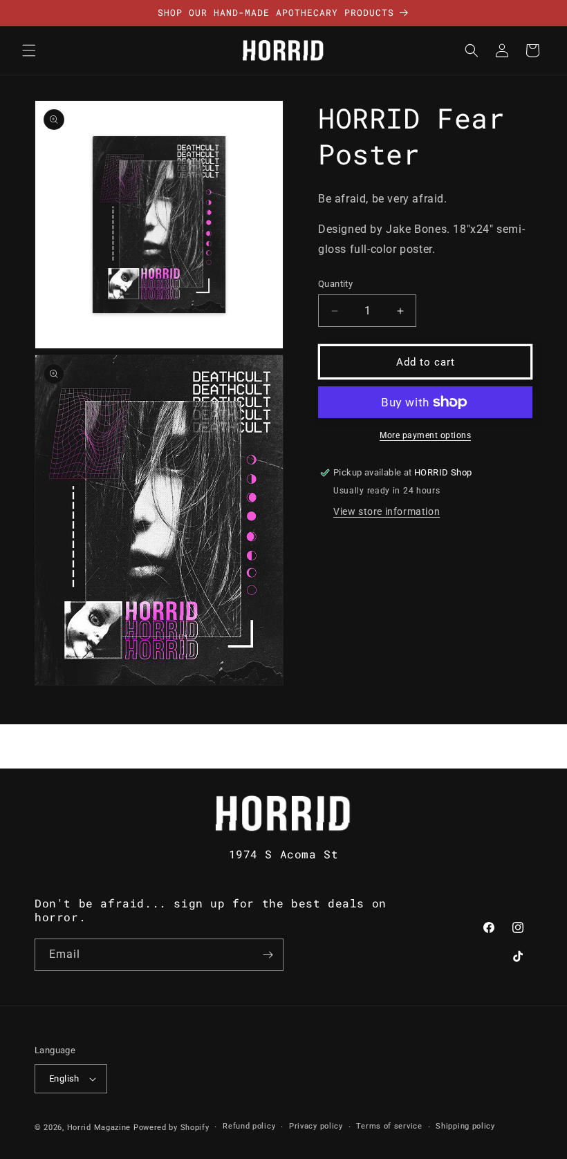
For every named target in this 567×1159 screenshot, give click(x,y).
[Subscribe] (267, 955)
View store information (386, 511)
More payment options (425, 435)
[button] (29, 50)
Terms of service (389, 1126)
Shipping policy (465, 1126)
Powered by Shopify (171, 1127)
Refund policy (249, 1126)
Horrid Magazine (99, 1127)
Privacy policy (316, 1126)
